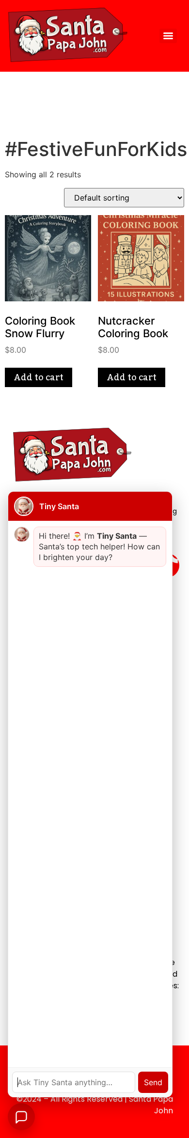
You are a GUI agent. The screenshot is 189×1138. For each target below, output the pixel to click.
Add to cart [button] (38, 377)
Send (153, 1082)
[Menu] (168, 36)
